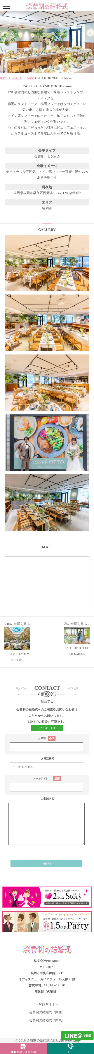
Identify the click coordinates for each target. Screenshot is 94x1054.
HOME (4, 78)
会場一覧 (17, 78)
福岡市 (31, 78)
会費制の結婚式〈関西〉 (47, 1012)
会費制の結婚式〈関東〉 (47, 1020)
